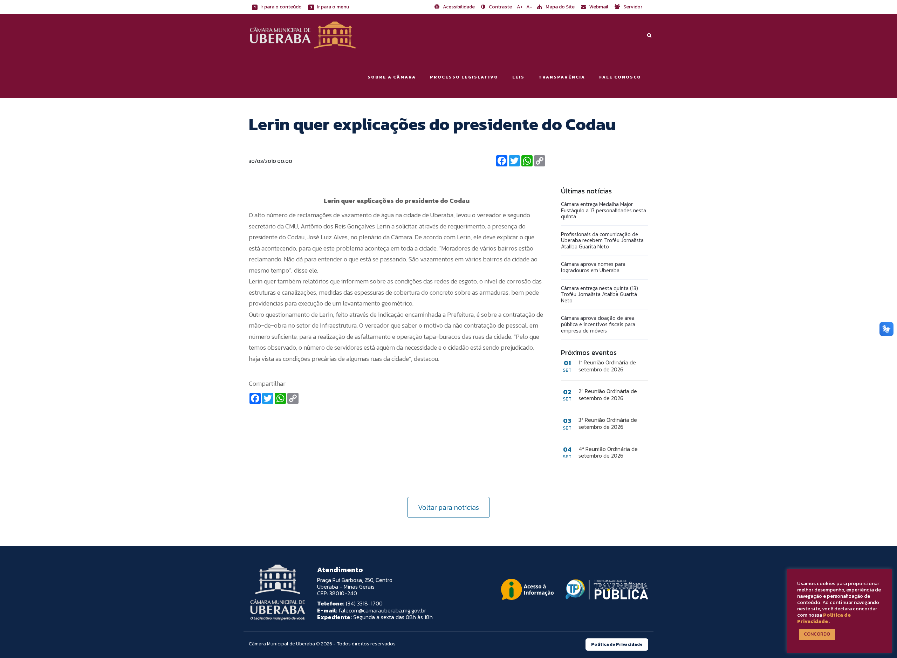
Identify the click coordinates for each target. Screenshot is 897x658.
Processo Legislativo (464, 77)
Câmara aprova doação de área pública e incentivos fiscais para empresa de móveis (598, 324)
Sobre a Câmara (392, 77)
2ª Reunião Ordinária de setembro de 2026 (607, 394)
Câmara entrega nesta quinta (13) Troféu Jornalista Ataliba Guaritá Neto (599, 294)
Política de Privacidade (824, 618)
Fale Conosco (620, 77)
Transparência (562, 77)
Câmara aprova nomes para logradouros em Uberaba (593, 267)
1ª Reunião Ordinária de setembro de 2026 (607, 365)
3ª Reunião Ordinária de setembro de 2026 (607, 423)
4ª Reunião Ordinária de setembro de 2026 (608, 452)
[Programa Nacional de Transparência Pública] (605, 589)
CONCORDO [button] (817, 634)
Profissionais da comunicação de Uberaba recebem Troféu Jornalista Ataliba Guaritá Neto (602, 240)
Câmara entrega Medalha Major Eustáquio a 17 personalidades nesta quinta (603, 210)
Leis (518, 77)
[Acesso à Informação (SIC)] (527, 589)
